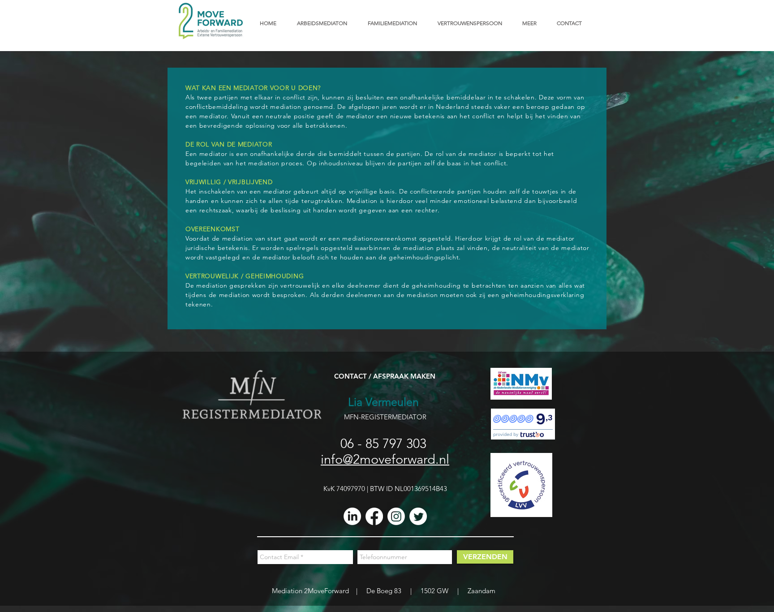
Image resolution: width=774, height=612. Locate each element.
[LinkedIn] (352, 516)
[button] (533, 23)
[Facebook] (374, 516)
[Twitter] (418, 516)
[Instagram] (396, 516)
